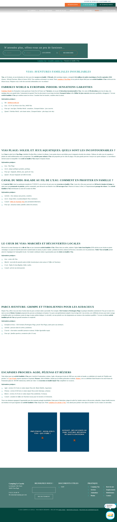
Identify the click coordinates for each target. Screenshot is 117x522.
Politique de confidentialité (88, 509)
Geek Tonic (61, 509)
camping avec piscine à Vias (57, 402)
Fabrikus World (6, 91)
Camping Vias (42, 61)
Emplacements (110, 490)
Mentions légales (73, 509)
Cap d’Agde (12, 378)
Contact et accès (108, 10)
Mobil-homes (110, 492)
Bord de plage (61, 10)
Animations (94, 492)
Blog (97, 10)
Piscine (93, 495)
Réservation (73, 4)
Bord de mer (110, 487)
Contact (108, 495)
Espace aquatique (45, 10)
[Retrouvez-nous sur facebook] (38, 490)
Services (93, 490)
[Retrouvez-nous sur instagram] (44, 490)
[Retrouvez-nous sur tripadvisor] (49, 490)
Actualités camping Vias (55, 61)
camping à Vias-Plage (64, 79)
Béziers (78, 378)
